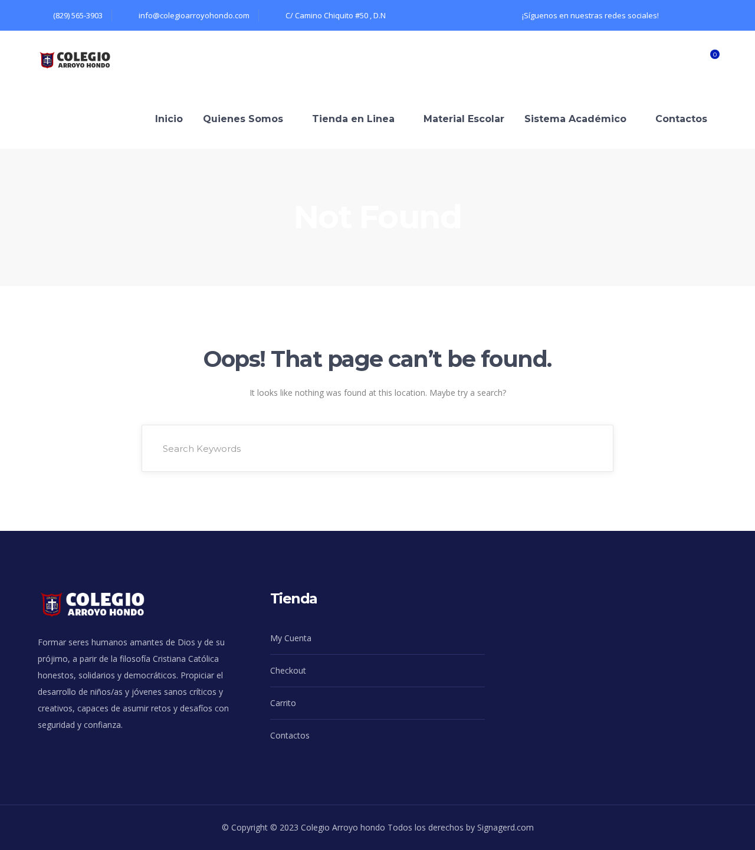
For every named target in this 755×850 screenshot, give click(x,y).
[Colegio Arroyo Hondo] (84, 59)
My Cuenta (290, 638)
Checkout (288, 670)
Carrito (283, 702)
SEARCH (588, 448)
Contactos (290, 735)
